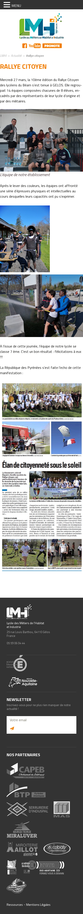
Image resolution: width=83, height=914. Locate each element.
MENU (16, 5)
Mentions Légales (38, 904)
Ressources (15, 904)
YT (35, 45)
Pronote (52, 45)
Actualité (16, 55)
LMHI (3, 55)
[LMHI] (41, 26)
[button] (8, 5)
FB (24, 45)
